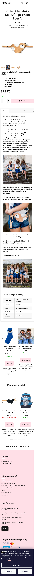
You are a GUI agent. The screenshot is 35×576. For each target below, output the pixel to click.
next (32, 337)
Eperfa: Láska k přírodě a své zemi (12, 522)
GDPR (3, 490)
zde (9, 560)
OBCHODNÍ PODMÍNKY (7, 488)
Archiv (5, 529)
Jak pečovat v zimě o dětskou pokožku (13, 513)
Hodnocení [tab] (15, 111)
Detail (8, 363)
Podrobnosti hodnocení (17, 28)
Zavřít (16, 106)
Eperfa (17, 22)
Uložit (4, 105)
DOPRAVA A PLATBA (7, 481)
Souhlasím (24, 571)
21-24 (6, 354)
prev (2, 337)
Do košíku (24, 101)
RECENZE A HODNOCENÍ (8, 483)
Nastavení (16, 565)
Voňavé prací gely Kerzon (9, 508)
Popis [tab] (5, 111)
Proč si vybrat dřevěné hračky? (11, 517)
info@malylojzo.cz (6, 461)
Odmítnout (9, 571)
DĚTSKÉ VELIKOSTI (6, 493)
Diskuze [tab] (25, 111)
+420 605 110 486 (6, 463)
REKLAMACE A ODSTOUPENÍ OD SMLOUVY (13, 486)
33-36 (11, 354)
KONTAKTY (4, 495)
